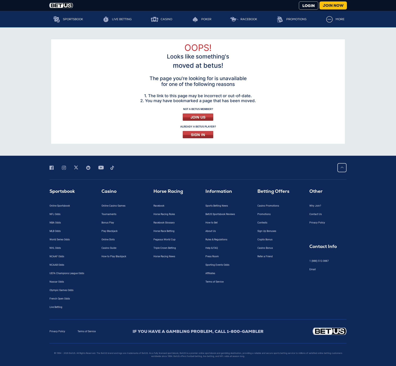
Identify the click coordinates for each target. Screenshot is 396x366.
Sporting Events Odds (217, 264)
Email (312, 269)
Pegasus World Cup (164, 239)
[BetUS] (310, 331)
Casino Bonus (265, 248)
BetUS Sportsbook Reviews (220, 214)
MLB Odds (55, 231)
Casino (166, 19)
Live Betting (122, 19)
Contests (262, 222)
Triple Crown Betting (164, 248)
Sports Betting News (216, 205)
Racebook (248, 19)
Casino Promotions (268, 205)
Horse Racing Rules (164, 214)
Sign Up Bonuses (266, 231)
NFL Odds (55, 214)
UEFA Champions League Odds (67, 273)
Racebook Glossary (164, 222)
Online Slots (108, 239)
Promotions (296, 19)
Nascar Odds (57, 281)
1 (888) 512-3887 (319, 261)
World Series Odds (60, 239)
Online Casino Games (113, 205)
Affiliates (210, 273)
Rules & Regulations (216, 239)
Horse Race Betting (163, 231)
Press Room (212, 256)
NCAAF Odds (57, 256)
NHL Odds (55, 248)
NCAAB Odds (57, 264)
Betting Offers (273, 191)
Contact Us (315, 214)
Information (218, 191)
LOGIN (308, 5)
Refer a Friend (265, 256)
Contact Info (323, 246)
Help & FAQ (211, 248)
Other (316, 191)
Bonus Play (107, 222)
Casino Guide (108, 248)
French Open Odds (60, 298)
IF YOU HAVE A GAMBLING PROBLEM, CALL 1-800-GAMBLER (198, 331)
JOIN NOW (333, 5)
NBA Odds (55, 222)
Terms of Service (214, 281)
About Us (210, 231)
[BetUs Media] (52, 168)
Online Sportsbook (60, 205)
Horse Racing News (164, 256)
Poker (206, 19)
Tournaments (108, 214)
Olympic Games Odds (61, 290)
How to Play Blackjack (113, 256)
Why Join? (315, 205)
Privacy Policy (317, 222)
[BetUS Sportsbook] (61, 5)
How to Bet (211, 222)
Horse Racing (168, 191)
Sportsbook (73, 19)
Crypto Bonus (264, 239)
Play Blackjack (109, 231)
